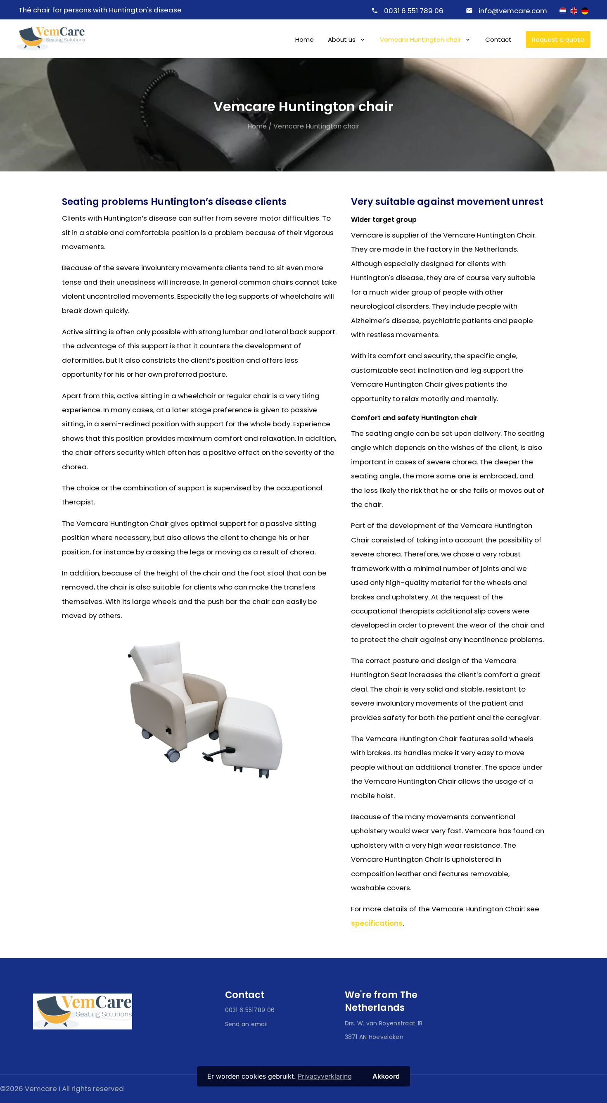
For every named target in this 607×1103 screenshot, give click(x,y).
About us (342, 39)
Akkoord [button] (386, 1076)
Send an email (246, 1024)
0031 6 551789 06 (250, 1010)
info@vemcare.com (513, 11)
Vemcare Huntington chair (420, 39)
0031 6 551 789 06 (413, 11)
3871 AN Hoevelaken (374, 1037)
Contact (498, 39)
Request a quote (558, 39)
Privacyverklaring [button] (325, 1076)
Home (304, 39)
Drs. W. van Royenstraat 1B (384, 1023)
